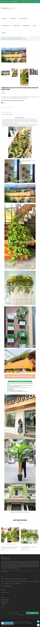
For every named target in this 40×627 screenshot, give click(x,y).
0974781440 (15, 1)
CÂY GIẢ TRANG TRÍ (23, 18)
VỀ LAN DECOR (13, 18)
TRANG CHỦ (4, 18)
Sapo (27, 621)
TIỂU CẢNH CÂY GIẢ (6, 25)
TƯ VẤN (34, 25)
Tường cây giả (32, 570)
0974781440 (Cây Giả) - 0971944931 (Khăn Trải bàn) (13, 583)
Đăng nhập (2, 1)
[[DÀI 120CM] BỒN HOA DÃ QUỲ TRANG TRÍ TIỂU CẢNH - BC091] (30, 536)
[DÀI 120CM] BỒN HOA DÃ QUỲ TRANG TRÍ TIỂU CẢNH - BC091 (29, 548)
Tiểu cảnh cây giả (16, 570)
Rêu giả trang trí (22, 570)
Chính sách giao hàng (4, 601)
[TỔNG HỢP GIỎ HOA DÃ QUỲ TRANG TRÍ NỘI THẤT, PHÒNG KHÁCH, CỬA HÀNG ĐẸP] (10, 536)
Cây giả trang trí (10, 570)
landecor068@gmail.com (8, 586)
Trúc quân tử (27, 570)
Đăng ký (7, 1)
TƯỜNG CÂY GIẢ (16, 25)
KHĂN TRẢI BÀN (26, 25)
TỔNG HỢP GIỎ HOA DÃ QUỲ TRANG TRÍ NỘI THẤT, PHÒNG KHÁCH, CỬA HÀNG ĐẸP (9, 548)
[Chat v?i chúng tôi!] (38, 621)
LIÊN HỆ (3, 32)
